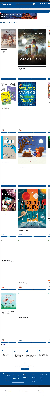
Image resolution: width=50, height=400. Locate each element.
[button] (15, 4)
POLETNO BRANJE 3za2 (14, 6)
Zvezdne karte (28, 231)
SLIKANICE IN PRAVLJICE (26, 6)
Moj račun (41, 378)
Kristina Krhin (25, 283)
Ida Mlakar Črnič (4, 52)
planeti (22, 231)
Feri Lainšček (20, 69)
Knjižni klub (33, 374)
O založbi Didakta (34, 380)
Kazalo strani (34, 377)
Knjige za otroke (9, 22)
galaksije (20, 231)
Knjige (24, 374)
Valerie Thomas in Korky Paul (5, 108)
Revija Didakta (41, 6)
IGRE (18, 6)
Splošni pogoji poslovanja (43, 374)
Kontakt (33, 378)
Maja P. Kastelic (21, 168)
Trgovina (21, 8)
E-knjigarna (24, 8)
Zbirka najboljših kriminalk (34, 6)
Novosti (21, 6)
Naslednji (48, 26)
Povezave (33, 381)
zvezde (25, 231)
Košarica (41, 380)
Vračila (41, 377)
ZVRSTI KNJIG (8, 6)
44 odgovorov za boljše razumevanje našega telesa (8, 261)
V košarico (8, 132)
